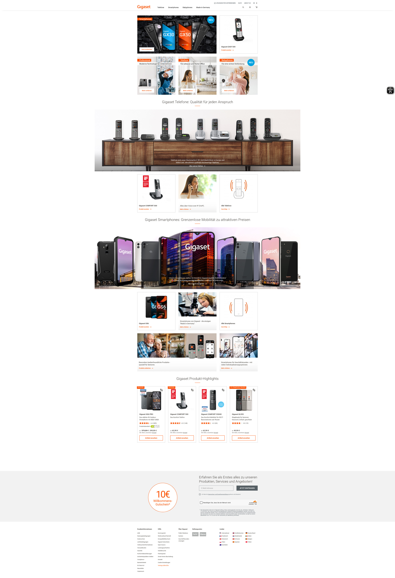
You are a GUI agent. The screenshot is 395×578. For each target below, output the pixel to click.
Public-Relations (183, 533)
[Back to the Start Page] (143, 7)
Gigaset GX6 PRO (146, 414)
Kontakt (160, 559)
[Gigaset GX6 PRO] (151, 400)
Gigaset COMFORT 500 (179, 414)
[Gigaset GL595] (244, 400)
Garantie (139, 550)
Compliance (140, 559)
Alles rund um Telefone (196, 166)
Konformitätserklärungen (144, 553)
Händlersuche (162, 550)
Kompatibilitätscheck (164, 539)
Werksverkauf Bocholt (164, 536)
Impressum (140, 571)
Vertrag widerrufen (163, 565)
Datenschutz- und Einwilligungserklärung (218, 494)
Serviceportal (162, 533)
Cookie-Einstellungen (164, 562)
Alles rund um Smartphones (196, 284)
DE (254, 3)
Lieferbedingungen (142, 542)
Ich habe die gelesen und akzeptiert (221, 494)
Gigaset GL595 (238, 414)
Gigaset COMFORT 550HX (211, 414)
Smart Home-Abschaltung (165, 556)
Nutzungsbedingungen (143, 536)
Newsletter (140, 568)
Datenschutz (141, 539)
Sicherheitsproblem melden (145, 556)
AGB (138, 533)
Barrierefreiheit (141, 562)
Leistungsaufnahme (164, 548)
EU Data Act (140, 565)
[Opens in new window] (152, 426)
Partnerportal (161, 553)
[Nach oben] (392, 570)
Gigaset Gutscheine (163, 542)
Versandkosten (141, 548)
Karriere (180, 536)
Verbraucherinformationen (145, 545)
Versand (154, 432)
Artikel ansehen (151, 438)
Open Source (161, 545)
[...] (257, 7)
